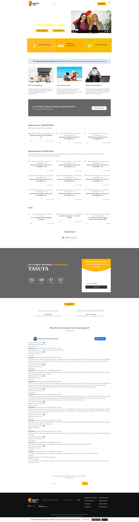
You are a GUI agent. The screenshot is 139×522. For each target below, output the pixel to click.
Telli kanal (70, 237)
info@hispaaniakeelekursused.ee (52, 500)
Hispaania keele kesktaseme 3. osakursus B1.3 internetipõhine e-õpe (98, 194)
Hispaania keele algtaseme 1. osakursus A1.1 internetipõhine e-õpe (41, 165)
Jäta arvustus (101, 338)
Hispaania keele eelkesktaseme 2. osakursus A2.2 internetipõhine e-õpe (69, 180)
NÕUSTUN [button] (105, 519)
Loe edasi (37, 462)
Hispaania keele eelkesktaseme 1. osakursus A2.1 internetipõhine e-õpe (41, 180)
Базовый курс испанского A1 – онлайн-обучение (69, 216)
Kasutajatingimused (103, 497)
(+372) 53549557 (69, 500)
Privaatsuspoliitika (103, 500)
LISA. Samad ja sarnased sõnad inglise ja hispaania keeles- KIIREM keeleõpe (98, 218)
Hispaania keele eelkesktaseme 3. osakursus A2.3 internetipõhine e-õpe (98, 180)
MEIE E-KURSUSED (42, 30)
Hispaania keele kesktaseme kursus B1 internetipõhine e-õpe (97, 137)
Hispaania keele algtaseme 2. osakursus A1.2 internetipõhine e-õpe (69, 165)
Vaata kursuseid (99, 108)
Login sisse (102, 3)
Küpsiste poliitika (103, 503)
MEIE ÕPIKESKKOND (58, 30)
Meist (85, 3)
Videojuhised (88, 503)
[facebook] (77, 500)
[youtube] (79, 500)
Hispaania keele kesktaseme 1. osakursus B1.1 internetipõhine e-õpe (41, 194)
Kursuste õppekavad (89, 500)
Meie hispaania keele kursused (66, 3)
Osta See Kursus (41, 133)
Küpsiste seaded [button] (86, 519)
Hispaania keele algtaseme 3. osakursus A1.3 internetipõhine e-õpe (98, 165)
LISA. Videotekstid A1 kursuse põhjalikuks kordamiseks (41, 218)
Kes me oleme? (69, 304)
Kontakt (92, 3)
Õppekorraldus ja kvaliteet (91, 497)
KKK (79, 3)
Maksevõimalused (103, 506)
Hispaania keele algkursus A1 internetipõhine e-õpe (41, 136)
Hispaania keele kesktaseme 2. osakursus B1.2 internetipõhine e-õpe (69, 194)
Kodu (53, 3)
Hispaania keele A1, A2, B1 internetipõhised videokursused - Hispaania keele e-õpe (69, 514)
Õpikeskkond (88, 506)
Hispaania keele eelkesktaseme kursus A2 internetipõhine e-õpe (69, 137)
